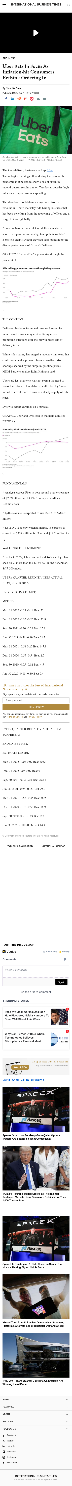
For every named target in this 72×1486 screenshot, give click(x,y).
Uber (50, 170)
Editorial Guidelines (53, 846)
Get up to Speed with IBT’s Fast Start (50, 1062)
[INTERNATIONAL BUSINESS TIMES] (36, 5)
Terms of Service (14, 717)
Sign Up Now (20, 1067)
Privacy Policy (35, 717)
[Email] (38, 99)
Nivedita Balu (13, 88)
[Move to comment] (45, 99)
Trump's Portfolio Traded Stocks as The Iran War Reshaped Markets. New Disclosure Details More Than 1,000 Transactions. (34, 1197)
